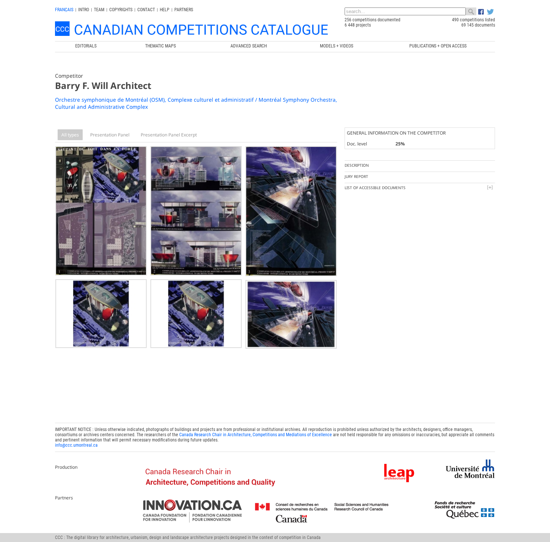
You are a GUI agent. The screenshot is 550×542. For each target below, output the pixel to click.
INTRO (83, 9)
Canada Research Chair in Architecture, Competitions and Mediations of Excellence (255, 434)
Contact (146, 9)
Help (164, 9)
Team (99, 9)
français (64, 9)
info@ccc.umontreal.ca (76, 445)
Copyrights (120, 9)
